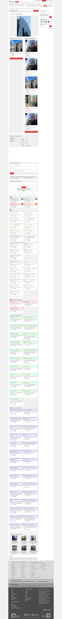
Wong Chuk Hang (14, 574)
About (12, 591)
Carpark (38, 2)
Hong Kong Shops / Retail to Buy (44, 602)
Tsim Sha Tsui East (14, 570)
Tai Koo (22, 573)
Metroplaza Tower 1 (43, 566)
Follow (35, 10)
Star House (32, 575)
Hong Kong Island (34, 563)
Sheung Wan (13, 566)
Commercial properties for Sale (14, 178)
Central (13, 563)
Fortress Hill (23, 563)
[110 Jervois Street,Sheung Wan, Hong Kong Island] (24, 537)
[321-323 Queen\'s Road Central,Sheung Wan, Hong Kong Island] (33, 537)
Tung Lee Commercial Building (33, 551)
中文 (52, 2)
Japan (26, 595)
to (37, 4)
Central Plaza (33, 567)
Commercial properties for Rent (28, 178)
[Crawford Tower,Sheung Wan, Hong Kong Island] (24, 547)
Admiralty (13, 573)
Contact (12, 595)
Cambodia (26, 592)
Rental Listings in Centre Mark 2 (30, 38)
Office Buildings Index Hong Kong (29, 581)
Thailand (26, 596)
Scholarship (13, 596)
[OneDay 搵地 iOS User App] (27, 615)
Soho (22, 564)
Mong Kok (22, 567)
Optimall (42, 567)
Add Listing (44, 0)
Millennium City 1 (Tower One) (35, 577)
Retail (43, 2)
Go (50, 17)
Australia (26, 591)
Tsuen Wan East (23, 575)
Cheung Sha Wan (23, 566)
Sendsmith (51, 28)
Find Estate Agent (14, 598)
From (31, 4)
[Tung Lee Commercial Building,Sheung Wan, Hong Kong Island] (33, 547)
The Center (32, 564)
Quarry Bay (13, 577)
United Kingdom (27, 599)
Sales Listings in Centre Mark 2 (15, 38)
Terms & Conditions (34, 617)
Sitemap (12, 599)
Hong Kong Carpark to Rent (43, 596)
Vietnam (26, 600)
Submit (12, 173)
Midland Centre (14, 551)
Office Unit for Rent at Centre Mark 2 (30, 53)
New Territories (43, 563)
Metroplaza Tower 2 (43, 564)
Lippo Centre (33, 566)
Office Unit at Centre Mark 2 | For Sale (15, 53)
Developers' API (13, 605)
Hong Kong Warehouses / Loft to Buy (44, 600)
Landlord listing (17, 4)
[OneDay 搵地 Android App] (35, 615)
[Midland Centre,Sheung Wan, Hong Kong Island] (14, 547)
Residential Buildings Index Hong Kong (17, 581)
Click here (24, 187)
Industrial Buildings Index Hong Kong (43, 581)
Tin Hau (22, 570)
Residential (22, 2)
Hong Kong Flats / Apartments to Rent (44, 591)
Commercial (28, 2)
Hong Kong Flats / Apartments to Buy (44, 598)
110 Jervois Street (23, 541)
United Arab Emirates (28, 598)
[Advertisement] (23, 154)
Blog (12, 603)
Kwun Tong (13, 571)
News (12, 592)
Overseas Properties (38, 0)
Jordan (22, 571)
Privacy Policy (38, 617)
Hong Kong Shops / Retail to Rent (44, 595)
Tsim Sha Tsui (13, 567)
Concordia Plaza (33, 574)
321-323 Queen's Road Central (33, 541)
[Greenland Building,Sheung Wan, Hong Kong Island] (14, 537)
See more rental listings (31, 131)
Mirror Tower (33, 573)
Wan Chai (13, 564)
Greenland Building (14, 541)
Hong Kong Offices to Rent (43, 592)
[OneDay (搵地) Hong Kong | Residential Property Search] (14, 1)
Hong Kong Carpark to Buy (43, 603)
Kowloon (32, 571)
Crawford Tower (24, 551)
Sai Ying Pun (23, 574)
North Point (13, 575)
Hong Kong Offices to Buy (43, 599)
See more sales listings (16, 58)
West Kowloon (23, 577)
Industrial (33, 2)
